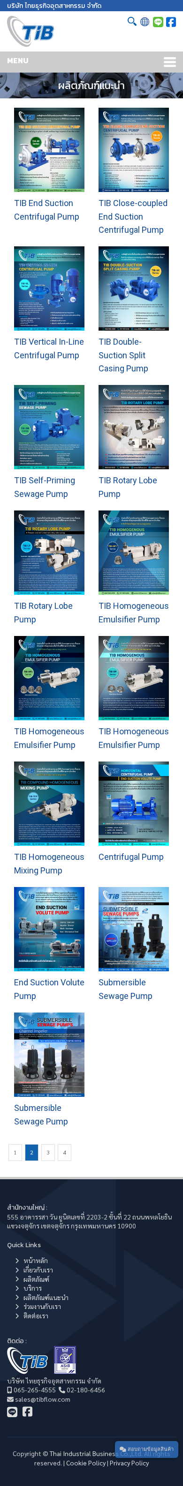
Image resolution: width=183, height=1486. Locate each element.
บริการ (32, 1288)
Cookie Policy (86, 1462)
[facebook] (171, 21)
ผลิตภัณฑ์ (36, 1279)
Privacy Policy (129, 1462)
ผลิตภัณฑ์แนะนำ (46, 1297)
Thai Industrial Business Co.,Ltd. (96, 1453)
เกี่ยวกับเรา (38, 1269)
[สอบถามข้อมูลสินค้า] (158, 21)
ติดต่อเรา (35, 1315)
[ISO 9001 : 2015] (65, 1371)
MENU (18, 60)
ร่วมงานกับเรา (42, 1306)
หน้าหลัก (35, 1260)
